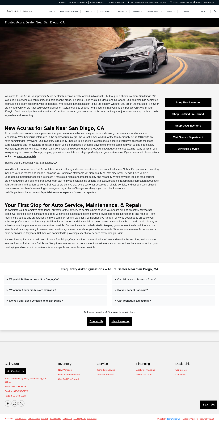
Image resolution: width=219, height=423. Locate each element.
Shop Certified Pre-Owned (188, 114)
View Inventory (121, 321)
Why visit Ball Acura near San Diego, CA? (34, 279)
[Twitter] (21, 403)
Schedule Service (188, 148)
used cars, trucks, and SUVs (114, 169)
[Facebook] (8, 403)
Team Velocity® (173, 419)
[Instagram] (14, 403)
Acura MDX (137, 137)
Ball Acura (9, 419)
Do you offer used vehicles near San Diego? (36, 300)
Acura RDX (99, 137)
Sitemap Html (55, 419)
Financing (143, 364)
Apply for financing (145, 370)
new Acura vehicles (73, 133)
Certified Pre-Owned (68, 379)
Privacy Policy (21, 419)
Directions (180, 374)
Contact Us (96, 321)
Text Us (209, 404)
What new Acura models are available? (32, 290)
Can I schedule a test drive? (134, 300)
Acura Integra (69, 137)
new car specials (26, 156)
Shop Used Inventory (188, 125)
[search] (215, 11)
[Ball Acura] (19, 11)
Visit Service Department (188, 137)
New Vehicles (65, 370)
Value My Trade (144, 374)
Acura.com (92, 419)
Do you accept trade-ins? (132, 290)
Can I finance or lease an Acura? (137, 279)
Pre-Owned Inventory (69, 374)
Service (102, 364)
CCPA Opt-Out (80, 419)
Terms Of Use (34, 419)
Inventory (65, 364)
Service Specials (105, 374)
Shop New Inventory (188, 102)
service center (81, 210)
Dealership (182, 364)
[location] (128, 2)
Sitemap (44, 419)
